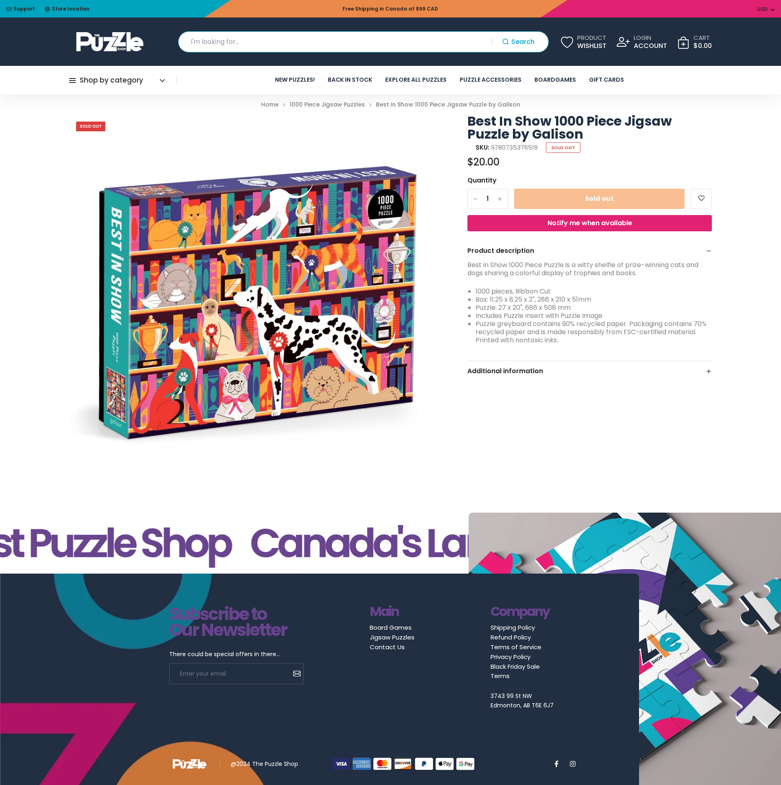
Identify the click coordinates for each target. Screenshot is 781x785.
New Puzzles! (295, 80)
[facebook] (556, 764)
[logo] (110, 42)
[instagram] (573, 764)
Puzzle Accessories (490, 80)
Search (522, 41)
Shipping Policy (513, 627)
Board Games (391, 627)
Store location (70, 8)
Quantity (482, 180)
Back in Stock (350, 80)
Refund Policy (511, 637)
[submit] (294, 673)
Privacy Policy (510, 656)
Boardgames (555, 80)
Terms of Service (516, 647)
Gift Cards (606, 80)
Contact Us (387, 647)
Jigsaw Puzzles (392, 637)
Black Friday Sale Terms (515, 671)
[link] (414, 131)
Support (24, 8)
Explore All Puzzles (416, 80)
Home (270, 104)
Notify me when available (590, 223)
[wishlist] (701, 199)
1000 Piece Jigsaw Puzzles (327, 104)
